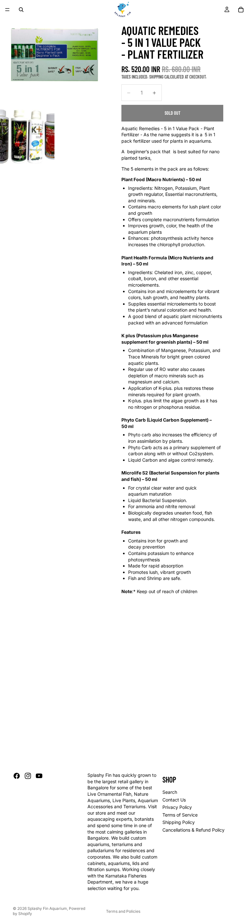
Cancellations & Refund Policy (193, 830)
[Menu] (7, 9)
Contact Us (174, 799)
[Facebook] (16, 776)
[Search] (21, 10)
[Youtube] (39, 776)
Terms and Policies (123, 911)
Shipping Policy (178, 822)
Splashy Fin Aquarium (47, 908)
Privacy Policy (177, 807)
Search (169, 792)
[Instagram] (28, 776)
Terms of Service (180, 815)
